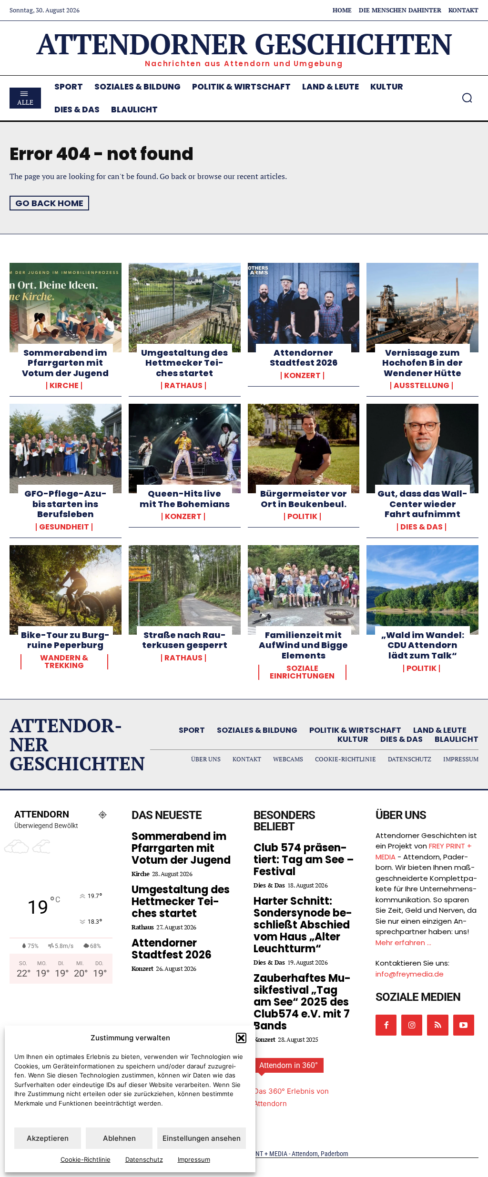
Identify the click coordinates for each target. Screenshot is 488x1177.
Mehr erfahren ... (403, 943)
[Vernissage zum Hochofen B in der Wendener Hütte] (422, 307)
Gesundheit (64, 527)
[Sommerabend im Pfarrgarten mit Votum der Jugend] (66, 307)
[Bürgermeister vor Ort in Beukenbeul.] (304, 448)
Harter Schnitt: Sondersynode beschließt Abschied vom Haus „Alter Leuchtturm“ (303, 925)
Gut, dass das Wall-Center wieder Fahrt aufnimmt (422, 504)
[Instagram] (411, 1025)
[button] (241, 1038)
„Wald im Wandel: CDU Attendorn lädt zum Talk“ (422, 645)
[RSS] (437, 1025)
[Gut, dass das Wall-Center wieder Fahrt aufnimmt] (422, 448)
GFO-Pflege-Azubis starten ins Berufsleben (65, 504)
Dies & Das (421, 527)
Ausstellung (421, 385)
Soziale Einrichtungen (302, 672)
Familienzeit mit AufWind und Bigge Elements (303, 645)
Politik (302, 516)
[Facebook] (386, 1025)
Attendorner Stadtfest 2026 (303, 358)
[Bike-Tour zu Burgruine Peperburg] (66, 590)
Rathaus (183, 385)
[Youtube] (463, 1025)
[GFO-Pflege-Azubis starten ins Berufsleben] (66, 448)
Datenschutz (144, 1159)
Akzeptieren (48, 1138)
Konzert (302, 375)
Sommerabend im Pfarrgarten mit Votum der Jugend (65, 363)
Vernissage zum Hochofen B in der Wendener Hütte (422, 363)
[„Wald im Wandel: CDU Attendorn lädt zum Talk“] (422, 590)
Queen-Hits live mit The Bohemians (185, 499)
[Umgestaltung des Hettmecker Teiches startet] (185, 307)
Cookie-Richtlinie (86, 1159)
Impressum (194, 1159)
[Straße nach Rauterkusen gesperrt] (185, 590)
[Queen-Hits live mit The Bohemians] (185, 448)
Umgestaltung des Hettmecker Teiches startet (184, 363)
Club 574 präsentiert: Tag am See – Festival (304, 859)
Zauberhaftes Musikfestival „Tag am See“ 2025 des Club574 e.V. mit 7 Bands (302, 1002)
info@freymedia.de (410, 974)
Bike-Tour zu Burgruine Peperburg (65, 640)
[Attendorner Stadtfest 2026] (304, 307)
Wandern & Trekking (64, 661)
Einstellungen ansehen (202, 1138)
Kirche (64, 385)
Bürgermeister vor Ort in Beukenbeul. (303, 499)
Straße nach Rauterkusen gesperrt (184, 640)
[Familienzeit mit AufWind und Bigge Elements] (304, 590)
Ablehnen (119, 1138)
